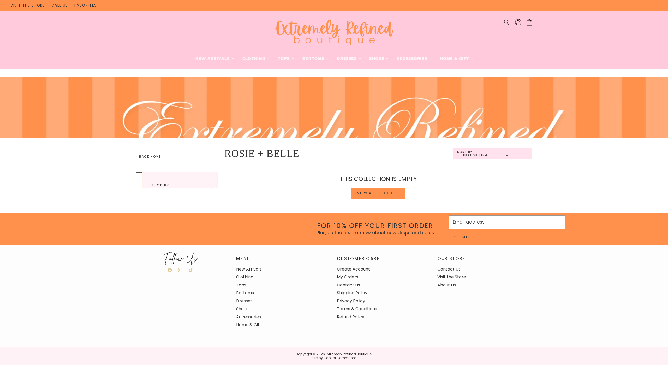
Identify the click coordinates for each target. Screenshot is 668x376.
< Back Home (148, 156)
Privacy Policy (351, 301)
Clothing (254, 58)
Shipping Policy (352, 293)
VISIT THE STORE (27, 5)
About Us (446, 285)
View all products (378, 193)
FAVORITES (85, 5)
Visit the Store (451, 277)
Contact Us (348, 285)
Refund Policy (350, 317)
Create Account (353, 269)
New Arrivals (213, 58)
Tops (284, 58)
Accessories (412, 58)
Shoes (377, 58)
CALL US (59, 5)
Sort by (465, 152)
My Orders (347, 277)
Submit (462, 237)
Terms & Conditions (357, 309)
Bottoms (314, 58)
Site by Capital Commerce (334, 357)
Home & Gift (455, 58)
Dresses (347, 58)
